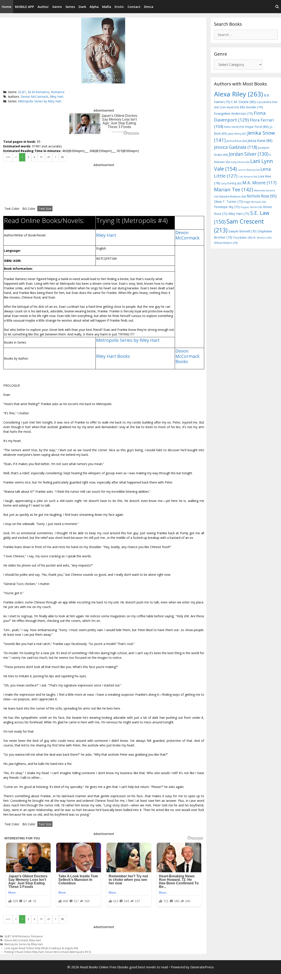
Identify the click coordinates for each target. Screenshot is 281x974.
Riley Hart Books (113, 356)
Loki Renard (247, 176)
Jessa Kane (260, 140)
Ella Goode (251, 107)
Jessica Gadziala (235, 147)
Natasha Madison (232, 196)
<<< (8, 157)
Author (43, 6)
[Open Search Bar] (277, 6)
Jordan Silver (248, 154)
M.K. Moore (259, 183)
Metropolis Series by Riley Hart (39, 101)
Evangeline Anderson (233, 113)
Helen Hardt (234, 127)
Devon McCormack (34, 96)
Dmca (148, 6)
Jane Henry (237, 134)
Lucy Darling (231, 183)
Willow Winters (226, 242)
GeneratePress (202, 967)
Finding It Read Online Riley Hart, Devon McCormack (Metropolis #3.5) (47, 952)
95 (62, 157)
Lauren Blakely (248, 169)
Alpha (94, 6)
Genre (57, 6)
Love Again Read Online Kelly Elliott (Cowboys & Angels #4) (41, 948)
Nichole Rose (262, 196)
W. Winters (262, 237)
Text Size (44, 208)
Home (6, 6)
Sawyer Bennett (242, 231)
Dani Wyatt (229, 107)
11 (41, 157)
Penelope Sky (227, 207)
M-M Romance (38, 92)
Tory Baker (242, 237)
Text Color (11, 208)
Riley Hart (56, 96)
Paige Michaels (255, 201)
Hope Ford (257, 126)
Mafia (106, 6)
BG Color (28, 208)
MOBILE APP (24, 6)
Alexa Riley (238, 94)
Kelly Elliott (240, 162)
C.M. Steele (243, 102)
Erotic (119, 6)
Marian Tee (233, 189)
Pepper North (251, 207)
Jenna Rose (237, 141)
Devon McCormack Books (187, 356)
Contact (134, 6)
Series (70, 6)
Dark (82, 6)
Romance (58, 92)
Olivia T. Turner (228, 201)
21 (48, 157)
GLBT (22, 92)
